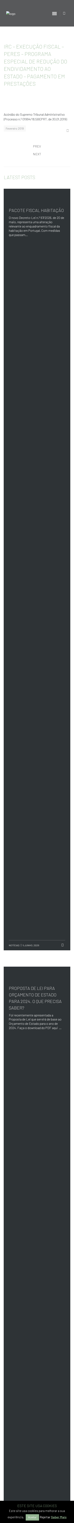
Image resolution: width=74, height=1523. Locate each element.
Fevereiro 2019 (15, 128)
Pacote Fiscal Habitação (36, 210)
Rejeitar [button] (45, 1517)
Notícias (14, 945)
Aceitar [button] (32, 1517)
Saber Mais (59, 1517)
